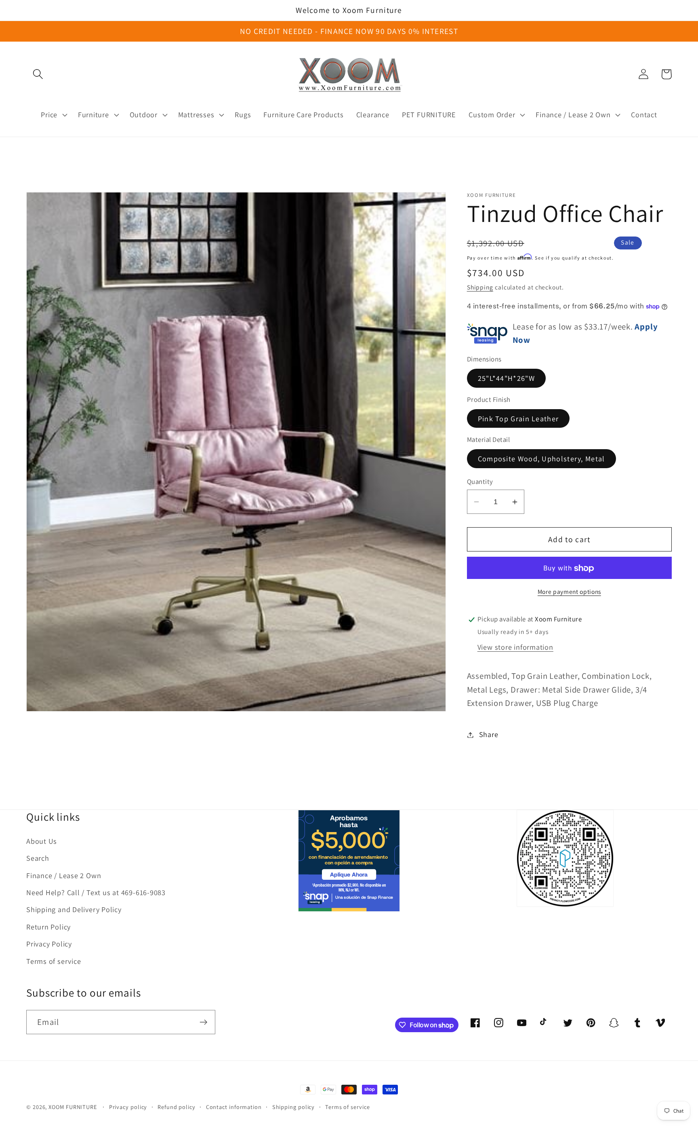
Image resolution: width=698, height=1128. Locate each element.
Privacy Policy (49, 943)
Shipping (480, 287)
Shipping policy (293, 1107)
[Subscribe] (203, 1022)
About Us (41, 841)
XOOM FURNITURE (72, 1107)
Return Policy (48, 927)
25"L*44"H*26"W (506, 378)
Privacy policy (128, 1107)
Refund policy (177, 1107)
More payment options (569, 592)
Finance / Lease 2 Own (63, 875)
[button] (37, 74)
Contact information (234, 1107)
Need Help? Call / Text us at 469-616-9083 (96, 892)
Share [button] (488, 734)
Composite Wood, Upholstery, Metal (541, 459)
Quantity (480, 481)
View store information (515, 647)
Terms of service (53, 961)
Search (37, 858)
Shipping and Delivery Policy (74, 909)
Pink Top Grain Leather (518, 419)
